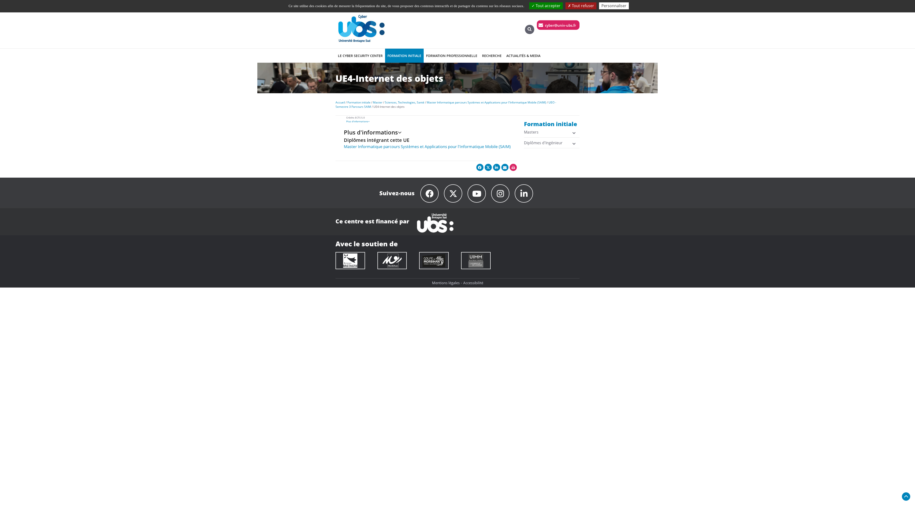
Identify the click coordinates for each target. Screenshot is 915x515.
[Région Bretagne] (350, 260)
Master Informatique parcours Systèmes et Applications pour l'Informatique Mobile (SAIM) (427, 146)
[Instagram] (500, 193)
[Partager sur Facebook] (479, 167)
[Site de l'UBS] (435, 222)
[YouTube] (477, 193)
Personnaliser (613, 5)
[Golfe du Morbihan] (434, 260)
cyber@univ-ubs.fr (560, 25)
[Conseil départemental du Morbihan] (392, 260)
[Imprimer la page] (513, 167)
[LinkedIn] (524, 193)
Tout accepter (547, 5)
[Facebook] (429, 193)
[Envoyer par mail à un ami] (504, 167)
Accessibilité (473, 282)
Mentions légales (446, 282)
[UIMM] (476, 260)
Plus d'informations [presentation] (357, 121)
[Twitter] (453, 193)
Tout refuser (582, 5)
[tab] (435, 121)
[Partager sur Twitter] (488, 167)
